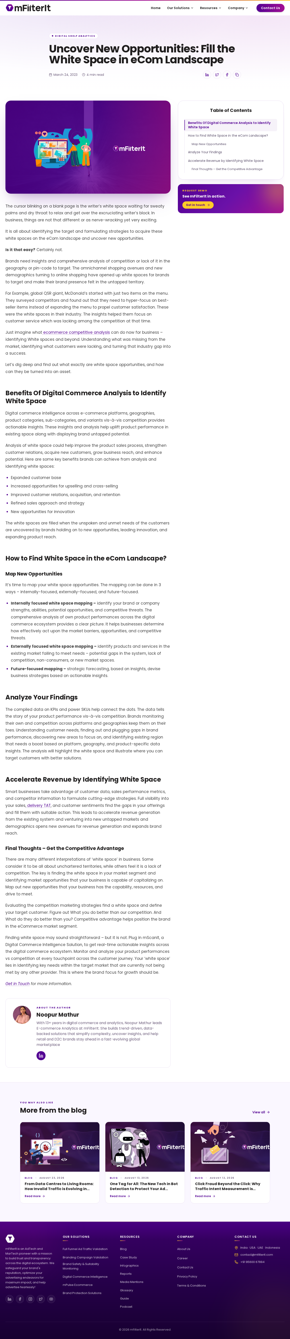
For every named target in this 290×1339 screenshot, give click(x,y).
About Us (183, 1249)
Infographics (129, 1265)
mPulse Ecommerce (78, 1285)
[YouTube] (51, 1299)
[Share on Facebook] (227, 75)
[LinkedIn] (9, 1299)
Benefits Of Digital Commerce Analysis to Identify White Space (229, 125)
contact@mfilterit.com (256, 1255)
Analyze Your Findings (205, 152)
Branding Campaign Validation (85, 1257)
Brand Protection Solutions (82, 1293)
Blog (123, 1249)
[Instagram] (30, 1299)
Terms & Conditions (191, 1285)
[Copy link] (237, 75)
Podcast (126, 1306)
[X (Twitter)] (41, 1299)
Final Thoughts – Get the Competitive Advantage (227, 169)
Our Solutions (178, 8)
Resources (209, 8)
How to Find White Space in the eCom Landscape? (228, 135)
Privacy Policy (187, 1276)
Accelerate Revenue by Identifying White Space (226, 160)
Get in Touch (17, 983)
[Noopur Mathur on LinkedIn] (41, 1055)
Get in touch (195, 205)
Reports (126, 1274)
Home (156, 8)
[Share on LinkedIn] (207, 75)
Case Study (128, 1257)
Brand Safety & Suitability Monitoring (81, 1266)
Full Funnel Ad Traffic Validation (85, 1249)
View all (258, 1112)
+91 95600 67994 (252, 1262)
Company (236, 8)
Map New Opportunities (209, 144)
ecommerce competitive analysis (76, 332)
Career (182, 1258)
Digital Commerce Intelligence (85, 1277)
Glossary (126, 1290)
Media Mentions (131, 1282)
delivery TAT (38, 805)
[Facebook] (20, 1299)
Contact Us (270, 8)
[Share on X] (217, 75)
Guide (124, 1298)
